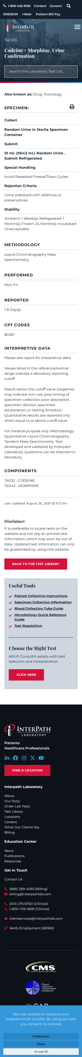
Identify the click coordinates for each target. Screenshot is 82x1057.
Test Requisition (28, 626)
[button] (68, 5)
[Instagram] (24, 758)
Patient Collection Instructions (40, 596)
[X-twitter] (32, 758)
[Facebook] (15, 758)
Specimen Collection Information (43, 602)
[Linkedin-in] (7, 758)
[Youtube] (41, 758)
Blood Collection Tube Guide (38, 608)
